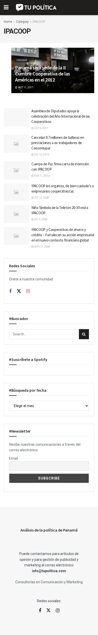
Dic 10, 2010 (41, 154)
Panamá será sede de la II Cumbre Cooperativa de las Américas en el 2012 (42, 73)
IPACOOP (39, 21)
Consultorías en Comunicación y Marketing (49, 582)
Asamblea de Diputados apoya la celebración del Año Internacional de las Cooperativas (60, 116)
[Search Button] (84, 334)
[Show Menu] (6, 7)
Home (8, 21)
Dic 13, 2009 (41, 197)
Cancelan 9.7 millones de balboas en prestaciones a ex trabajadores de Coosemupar (57, 142)
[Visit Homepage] (37, 8)
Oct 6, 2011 (41, 128)
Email (13, 458)
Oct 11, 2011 (25, 87)
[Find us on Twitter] (19, 291)
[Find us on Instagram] (28, 291)
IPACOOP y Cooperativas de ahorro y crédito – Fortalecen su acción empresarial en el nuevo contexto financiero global (62, 235)
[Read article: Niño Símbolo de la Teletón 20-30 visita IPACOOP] (16, 214)
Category (22, 21)
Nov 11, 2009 (42, 246)
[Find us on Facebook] (10, 291)
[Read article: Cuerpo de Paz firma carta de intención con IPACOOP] (16, 170)
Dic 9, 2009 (40, 219)
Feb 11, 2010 (42, 175)
